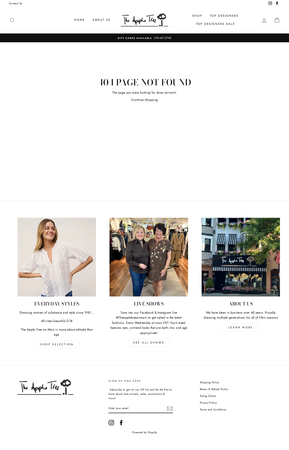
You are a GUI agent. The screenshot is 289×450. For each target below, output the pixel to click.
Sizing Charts (208, 396)
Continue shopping (144, 99)
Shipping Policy (209, 382)
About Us (102, 20)
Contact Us (15, 3)
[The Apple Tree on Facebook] (121, 422)
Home (79, 20)
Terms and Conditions (213, 409)
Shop (197, 16)
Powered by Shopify (144, 432)
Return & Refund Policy (214, 389)
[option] (144, 38)
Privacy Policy (208, 403)
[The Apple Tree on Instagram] (111, 422)
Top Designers (224, 16)
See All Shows (148, 343)
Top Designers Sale (215, 24)
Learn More (240, 327)
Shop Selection (56, 344)
